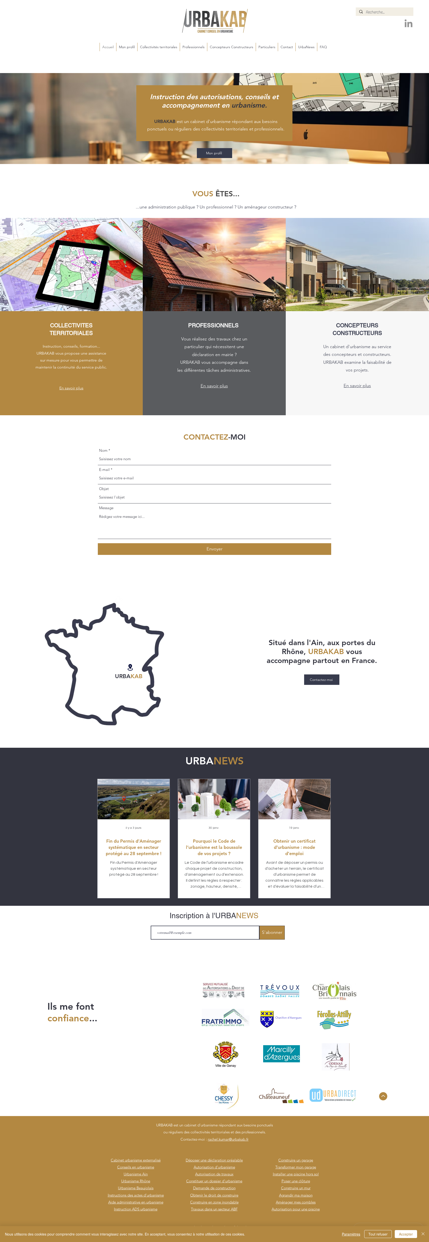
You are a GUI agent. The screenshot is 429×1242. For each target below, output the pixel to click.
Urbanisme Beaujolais (135, 1188)
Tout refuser (378, 1234)
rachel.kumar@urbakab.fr (228, 1139)
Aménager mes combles (296, 1202)
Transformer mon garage (295, 1167)
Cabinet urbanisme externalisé (136, 1160)
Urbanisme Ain (136, 1174)
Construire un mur (296, 1188)
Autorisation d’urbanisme (214, 1167)
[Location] (130, 667)
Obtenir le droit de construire (214, 1195)
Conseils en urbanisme (135, 1167)
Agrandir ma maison (296, 1195)
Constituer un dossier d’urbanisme (214, 1181)
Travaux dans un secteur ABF (214, 1209)
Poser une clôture (296, 1181)
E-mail (104, 469)
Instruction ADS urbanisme (135, 1209)
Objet (104, 489)
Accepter (406, 1234)
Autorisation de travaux (214, 1174)
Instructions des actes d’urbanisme (136, 1195)
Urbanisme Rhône (135, 1181)
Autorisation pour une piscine (296, 1209)
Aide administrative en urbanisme (135, 1202)
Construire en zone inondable (214, 1202)
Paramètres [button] (351, 1234)
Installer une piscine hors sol (296, 1174)
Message (106, 508)
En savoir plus (71, 388)
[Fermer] (423, 1234)
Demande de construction (214, 1188)
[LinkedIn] (408, 24)
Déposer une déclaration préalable (214, 1160)
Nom (103, 450)
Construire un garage (295, 1160)
